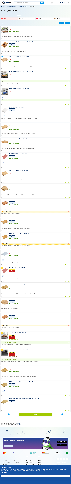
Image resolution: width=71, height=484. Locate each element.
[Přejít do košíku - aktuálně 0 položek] (68, 2)
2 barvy (3, 162)
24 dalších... (35, 414)
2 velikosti (3, 208)
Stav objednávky (17, 458)
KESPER (4, 6)
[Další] (62, 414)
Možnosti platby (5, 460)
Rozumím (35, 475)
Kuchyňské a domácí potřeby (11, 6)
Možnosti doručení (6, 458)
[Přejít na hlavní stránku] (6, 2)
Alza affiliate (40, 464)
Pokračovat (19, 15)
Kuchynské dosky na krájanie (18, 422)
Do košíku (68, 53)
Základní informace (29, 462)
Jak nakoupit (16, 462)
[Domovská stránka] (1, 6)
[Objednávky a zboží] (60, 2)
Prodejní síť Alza (5, 464)
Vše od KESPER (3, 8)
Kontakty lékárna (29, 460)
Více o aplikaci (7, 446)
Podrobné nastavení (35, 479)
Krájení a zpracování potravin (22, 6)
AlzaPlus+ (39, 462)
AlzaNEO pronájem (41, 460)
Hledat (42, 2)
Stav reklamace (17, 460)
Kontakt (27, 458)
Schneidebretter (19, 423)
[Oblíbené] (63, 2)
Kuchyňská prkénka (32, 6)
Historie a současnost (30, 464)
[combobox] (27, 3)
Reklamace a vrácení (6, 462)
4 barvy (3, 97)
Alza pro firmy (40, 458)
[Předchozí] (9, 414)
